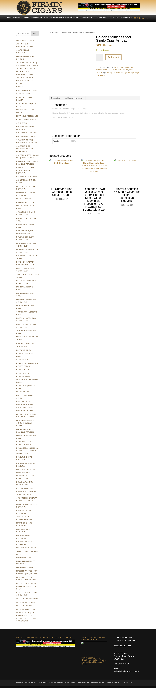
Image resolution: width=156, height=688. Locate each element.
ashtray (109, 72)
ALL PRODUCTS (37, 17)
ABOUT (26, 17)
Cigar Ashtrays (129, 72)
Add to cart (113, 57)
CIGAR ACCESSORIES (122, 67)
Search (34, 33)
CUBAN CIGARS (102, 17)
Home (51, 32)
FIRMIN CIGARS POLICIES (26, 682)
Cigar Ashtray (118, 72)
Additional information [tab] (74, 98)
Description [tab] (55, 98)
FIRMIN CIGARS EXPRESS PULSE (91, 682)
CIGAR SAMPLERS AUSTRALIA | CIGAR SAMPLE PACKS (61, 17)
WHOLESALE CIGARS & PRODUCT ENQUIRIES (57, 682)
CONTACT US (114, 17)
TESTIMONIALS (125, 17)
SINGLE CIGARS (87, 17)
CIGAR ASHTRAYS (121, 70)
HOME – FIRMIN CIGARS (14, 17)
